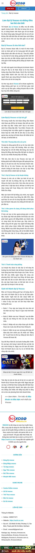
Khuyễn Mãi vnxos (9, 477)
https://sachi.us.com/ (8, 439)
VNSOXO (5, 425)
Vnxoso (16, 84)
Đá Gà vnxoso (8, 501)
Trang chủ (4, 13)
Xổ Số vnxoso (7, 491)
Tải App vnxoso (8, 467)
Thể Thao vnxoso (9, 495)
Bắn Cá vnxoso (8, 498)
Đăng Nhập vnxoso (9, 463)
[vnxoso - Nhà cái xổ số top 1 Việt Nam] (17, 3)
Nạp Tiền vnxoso (9, 470)
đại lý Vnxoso (13, 27)
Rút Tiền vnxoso (8, 473)
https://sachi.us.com (16, 520)
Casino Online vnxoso (10, 488)
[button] (2, 3)
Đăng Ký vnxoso (8, 460)
